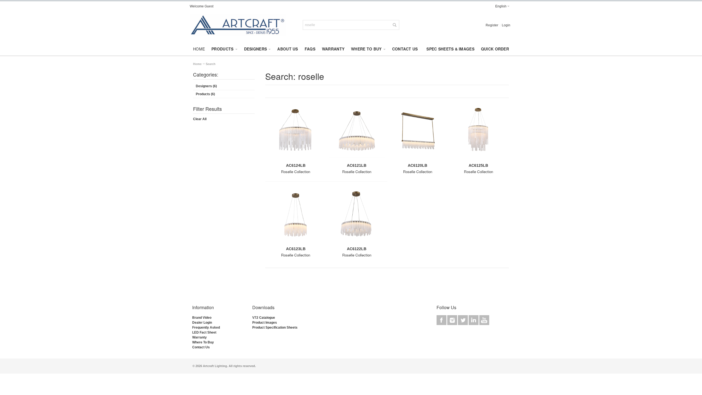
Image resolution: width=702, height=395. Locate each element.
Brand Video (201, 318)
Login (506, 25)
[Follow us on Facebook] (442, 320)
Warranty (199, 337)
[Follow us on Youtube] (484, 320)
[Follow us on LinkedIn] (474, 320)
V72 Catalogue (263, 318)
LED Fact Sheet (204, 332)
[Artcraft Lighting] (238, 25)
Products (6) (205, 94)
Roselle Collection (295, 171)
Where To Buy (203, 342)
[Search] (394, 25)
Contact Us (201, 347)
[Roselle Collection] (296, 133)
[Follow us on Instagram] (452, 320)
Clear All (199, 119)
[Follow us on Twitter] (463, 320)
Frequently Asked (206, 327)
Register (492, 25)
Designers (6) (206, 86)
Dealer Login (202, 323)
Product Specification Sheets (275, 327)
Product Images (264, 323)
